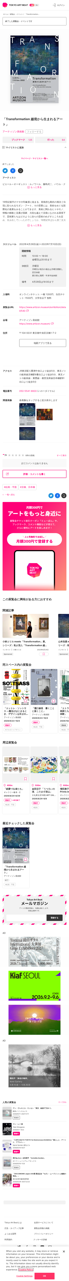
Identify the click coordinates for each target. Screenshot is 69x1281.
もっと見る (36, 187)
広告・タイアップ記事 (14, 1228)
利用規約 (8, 1239)
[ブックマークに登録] (25, 701)
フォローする (34, 131)
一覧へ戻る (10, 494)
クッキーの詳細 (40, 1239)
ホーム (5, 14)
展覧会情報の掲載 (41, 1228)
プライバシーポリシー (43, 1234)
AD (4, 933)
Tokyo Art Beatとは (13, 1222)
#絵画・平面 (10, 487)
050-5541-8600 (28, 391)
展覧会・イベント (16, 14)
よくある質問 (10, 1234)
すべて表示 (61, 455)
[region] (34, 1263)
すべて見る (62, 1102)
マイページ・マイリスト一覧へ (34, 158)
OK (44, 1276)
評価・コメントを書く (34, 474)
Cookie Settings (24, 1276)
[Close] (63, 1251)
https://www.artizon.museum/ (34, 323)
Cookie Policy (26, 1269)
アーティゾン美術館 (13, 131)
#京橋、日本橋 (27, 487)
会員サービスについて (43, 1222)
